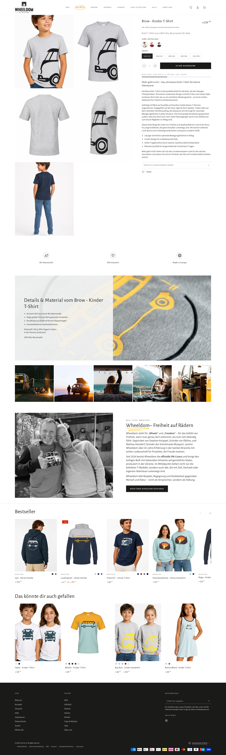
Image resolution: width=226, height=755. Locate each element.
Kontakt (18, 704)
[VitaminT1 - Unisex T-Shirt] (128, 545)
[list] (113, 259)
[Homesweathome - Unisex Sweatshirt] (174, 545)
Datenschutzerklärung (36, 746)
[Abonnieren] (209, 701)
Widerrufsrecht (22, 746)
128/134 (172, 57)
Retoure (18, 700)
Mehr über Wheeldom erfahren (147, 489)
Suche (17, 725)
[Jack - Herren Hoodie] (36, 545)
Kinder (67, 717)
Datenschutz (20, 721)
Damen (67, 708)
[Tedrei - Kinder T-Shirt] (38, 632)
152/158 (197, 57)
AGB (17, 713)
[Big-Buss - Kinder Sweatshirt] (138, 632)
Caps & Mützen (70, 721)
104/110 (148, 57)
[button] (190, 7)
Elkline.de (19, 729)
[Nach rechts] (208, 513)
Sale (66, 725)
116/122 (160, 57)
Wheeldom (23, 743)
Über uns (68, 729)
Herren (67, 713)
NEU (66, 700)
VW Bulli (67, 704)
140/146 (184, 57)
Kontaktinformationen (66, 746)
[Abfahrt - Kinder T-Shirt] (88, 632)
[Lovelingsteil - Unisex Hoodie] (82, 545)
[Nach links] (202, 513)
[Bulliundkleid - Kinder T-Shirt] (188, 632)
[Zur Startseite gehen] (24, 7)
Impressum (20, 717)
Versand (153, 27)
